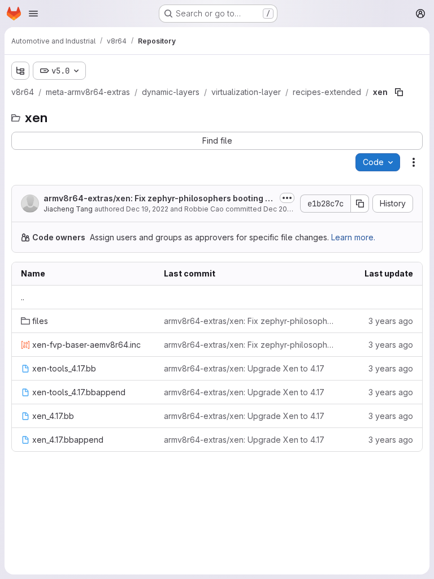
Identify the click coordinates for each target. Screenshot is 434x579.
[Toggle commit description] (287, 198)
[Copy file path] (399, 92)
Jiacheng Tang (68, 209)
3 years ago (390, 321)
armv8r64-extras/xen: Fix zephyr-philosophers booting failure (159, 198)
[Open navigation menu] (33, 14)
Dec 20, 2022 (285, 209)
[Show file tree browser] (20, 71)
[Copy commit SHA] (360, 204)
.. (22, 297)
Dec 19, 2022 (147, 209)
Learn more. (353, 237)
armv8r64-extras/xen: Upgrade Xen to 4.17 (244, 368)
